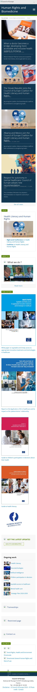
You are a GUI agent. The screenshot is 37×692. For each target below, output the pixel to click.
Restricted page (14, 621)
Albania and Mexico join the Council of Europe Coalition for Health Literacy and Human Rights (18, 137)
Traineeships (12, 607)
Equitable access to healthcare (20, 584)
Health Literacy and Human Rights (17, 217)
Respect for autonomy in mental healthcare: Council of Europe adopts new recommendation (17, 181)
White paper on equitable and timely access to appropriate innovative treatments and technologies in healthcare (18, 350)
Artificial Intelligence (17, 573)
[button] (18, 2)
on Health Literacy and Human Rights (18, 241)
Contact (20, 689)
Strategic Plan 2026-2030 (19, 593)
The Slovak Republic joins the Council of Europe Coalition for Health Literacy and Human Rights (18, 92)
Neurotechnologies (17, 568)
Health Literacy (16, 563)
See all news (18, 204)
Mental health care (17, 589)
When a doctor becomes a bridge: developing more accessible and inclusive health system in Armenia (18, 47)
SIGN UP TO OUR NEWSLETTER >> (14, 544)
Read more (18, 286)
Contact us (10, 634)
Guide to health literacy (9, 506)
